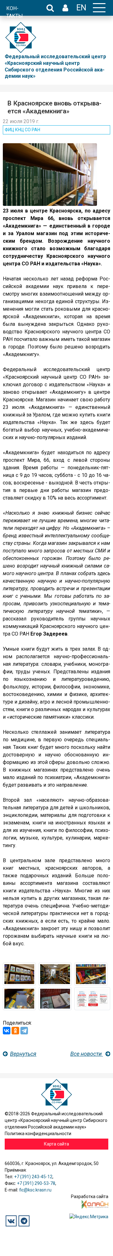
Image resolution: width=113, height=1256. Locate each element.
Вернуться (23, 1053)
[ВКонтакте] (6, 1030)
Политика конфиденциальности (38, 1133)
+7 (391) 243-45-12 (33, 1176)
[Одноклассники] (15, 1030)
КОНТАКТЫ (14, 12)
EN (81, 7)
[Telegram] (24, 1030)
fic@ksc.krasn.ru (35, 1189)
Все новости (86, 1053)
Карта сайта (56, 1143)
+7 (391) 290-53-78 (36, 1183)
